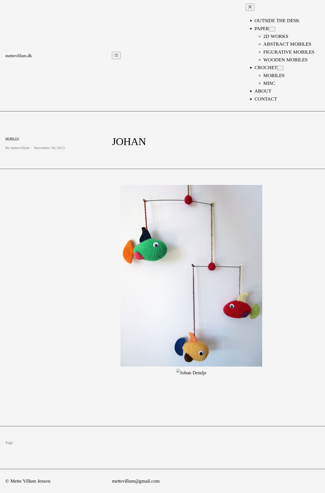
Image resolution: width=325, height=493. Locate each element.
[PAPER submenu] (272, 29)
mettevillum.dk (18, 55)
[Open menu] (116, 55)
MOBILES (12, 138)
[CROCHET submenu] (280, 68)
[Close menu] (250, 7)
